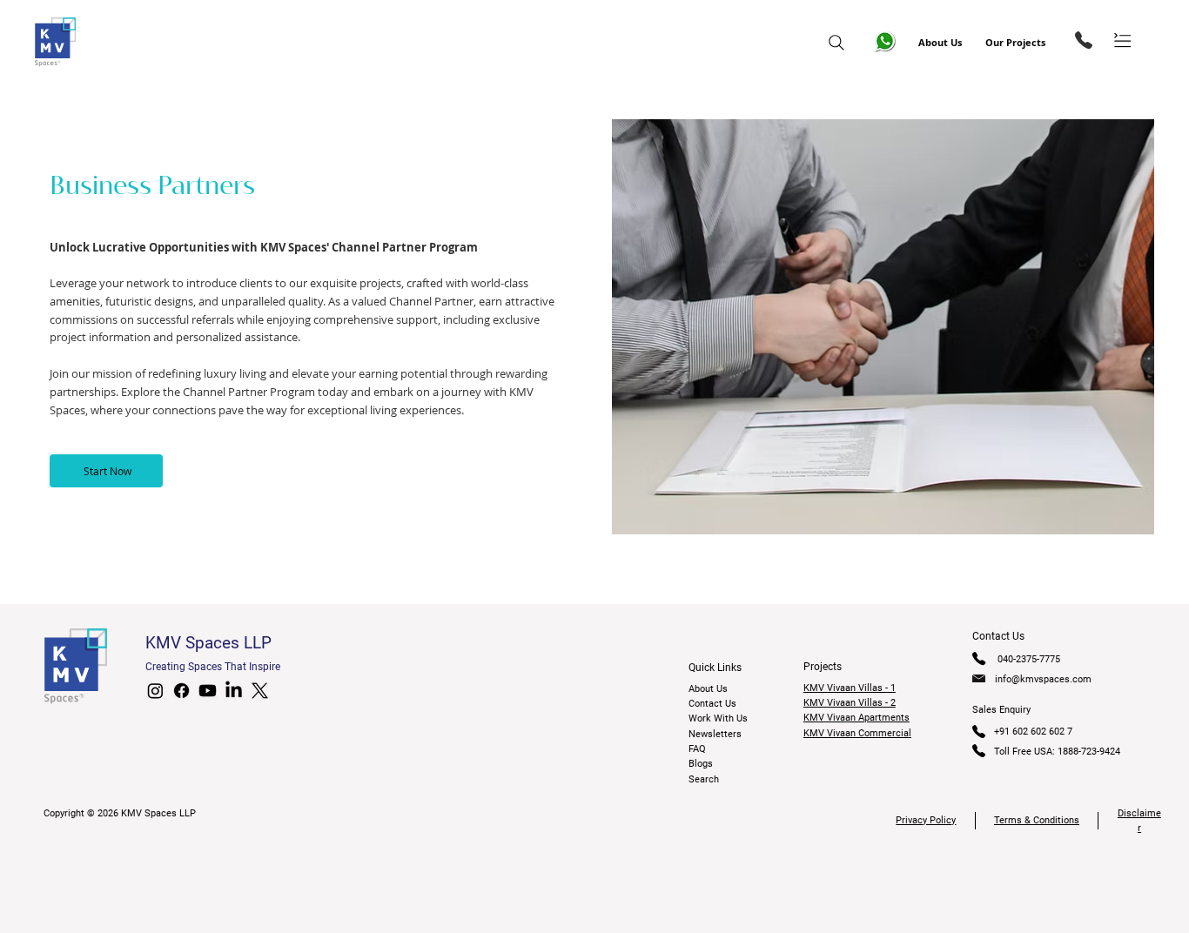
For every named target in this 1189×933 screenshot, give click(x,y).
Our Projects (1015, 42)
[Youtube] (208, 691)
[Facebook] (181, 691)
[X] (260, 691)
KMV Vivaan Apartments (856, 717)
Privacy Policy (926, 820)
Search (704, 779)
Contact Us (712, 703)
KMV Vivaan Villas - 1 (849, 688)
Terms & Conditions (1036, 820)
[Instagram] (155, 691)
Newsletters (715, 734)
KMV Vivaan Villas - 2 (849, 702)
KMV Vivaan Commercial (857, 733)
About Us (940, 42)
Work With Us (718, 718)
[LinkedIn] (234, 691)
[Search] (836, 42)
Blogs (701, 763)
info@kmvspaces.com (1043, 679)
